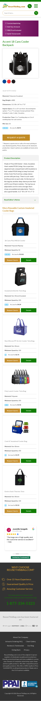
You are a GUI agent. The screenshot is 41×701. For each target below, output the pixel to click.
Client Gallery (31, 641)
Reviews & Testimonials (15, 646)
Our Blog (30, 646)
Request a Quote (16, 137)
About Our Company (20, 637)
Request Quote (12, 260)
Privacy (26, 650)
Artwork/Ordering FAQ (13, 641)
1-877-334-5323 (30, 6)
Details (28, 260)
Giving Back (16, 650)
